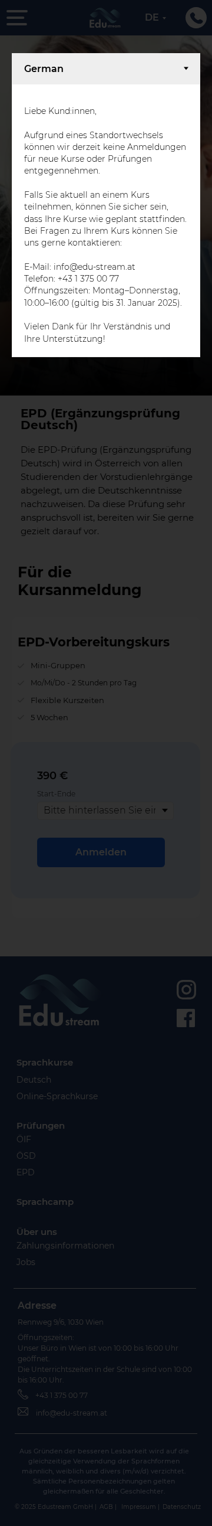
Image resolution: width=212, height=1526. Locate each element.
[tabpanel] (106, 220)
